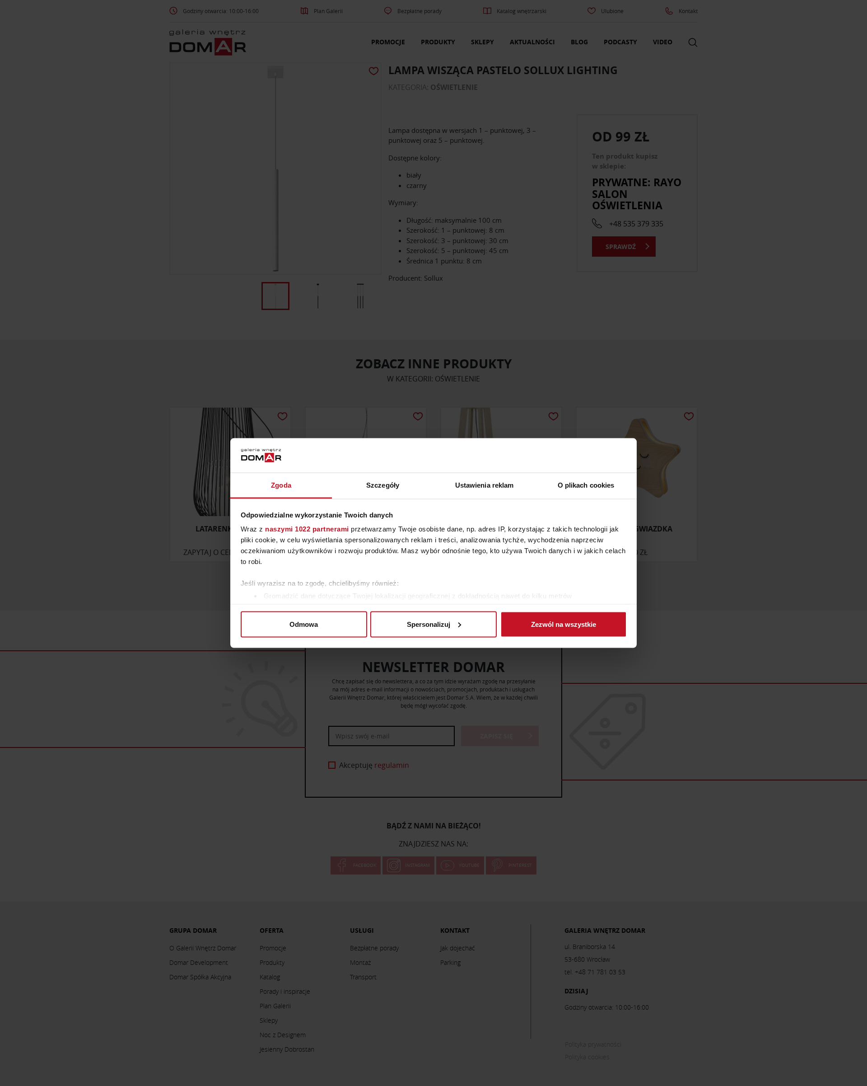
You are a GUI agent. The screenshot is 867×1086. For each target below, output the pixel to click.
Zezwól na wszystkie (563, 624)
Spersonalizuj (428, 624)
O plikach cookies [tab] (586, 485)
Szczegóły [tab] (382, 485)
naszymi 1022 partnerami (307, 529)
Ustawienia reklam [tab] (484, 485)
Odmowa (303, 624)
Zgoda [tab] (281, 485)
